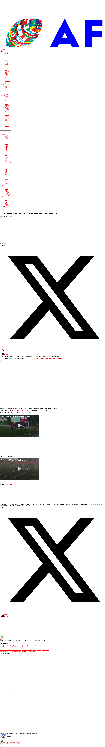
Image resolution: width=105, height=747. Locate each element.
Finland (6, 64)
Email (1, 740)
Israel (6, 87)
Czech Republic (8, 79)
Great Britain (7, 81)
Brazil (6, 116)
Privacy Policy (19, 742)
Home (3, 49)
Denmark (6, 53)
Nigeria (6, 101)
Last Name (2, 738)
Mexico (6, 106)
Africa (3, 95)
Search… (4, 127)
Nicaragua (7, 110)
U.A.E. (6, 94)
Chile (6, 117)
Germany (6, 75)
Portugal (6, 55)
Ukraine (6, 78)
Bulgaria (6, 68)
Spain (6, 56)
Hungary (6, 54)
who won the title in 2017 (18, 410)
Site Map (6, 742)
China (6, 85)
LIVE (3, 50)
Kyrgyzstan (7, 90)
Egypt (6, 99)
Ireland (6, 65)
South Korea (7, 93)
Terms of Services (12, 742)
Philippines (7, 92)
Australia (4, 123)
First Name (2, 737)
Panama (6, 107)
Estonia (6, 59)
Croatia (6, 74)
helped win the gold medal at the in (42, 358)
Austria (6, 52)
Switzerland (7, 67)
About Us (2, 742)
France (6, 70)
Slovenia (6, 83)
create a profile (97, 504)
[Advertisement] (36, 398)
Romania (6, 61)
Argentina (7, 115)
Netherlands (7, 71)
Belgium (6, 63)
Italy (6, 60)
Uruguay (6, 121)
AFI (1, 216)
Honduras (7, 105)
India (6, 86)
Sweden (6, 62)
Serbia (6, 72)
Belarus (6, 58)
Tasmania (7, 126)
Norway (6, 76)
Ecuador (6, 119)
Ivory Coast (7, 97)
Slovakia (6, 77)
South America (5, 113)
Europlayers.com (8, 484)
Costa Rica (7, 108)
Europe (3, 51)
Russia (6, 66)
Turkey (6, 73)
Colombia (7, 118)
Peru (6, 120)
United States (7, 111)
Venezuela (7, 122)
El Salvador (7, 112)
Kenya (6, 98)
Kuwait (6, 88)
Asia (3, 84)
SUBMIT (2, 741)
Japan (6, 89)
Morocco (6, 100)
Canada (6, 104)
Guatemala (7, 109)
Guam (6, 124)
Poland (6, 82)
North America (5, 103)
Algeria (6, 96)
